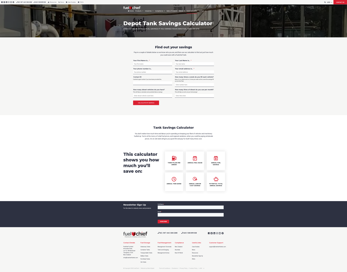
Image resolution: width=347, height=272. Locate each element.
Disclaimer (175, 268)
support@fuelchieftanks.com (217, 246)
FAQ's (193, 259)
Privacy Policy (184, 268)
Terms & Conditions (164, 268)
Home (131, 11)
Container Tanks (145, 249)
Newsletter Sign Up (197, 256)
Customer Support (216, 243)
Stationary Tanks (145, 246)
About (181, 11)
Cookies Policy (193, 268)
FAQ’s (81, 2)
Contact (201, 11)
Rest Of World (179, 253)
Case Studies (71, 2)
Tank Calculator (192, 11)
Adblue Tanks (144, 256)
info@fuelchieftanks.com (130, 257)
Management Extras (163, 253)
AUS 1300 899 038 (40, 2)
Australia (177, 249)
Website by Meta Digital (147, 268)
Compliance (159, 11)
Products (138, 11)
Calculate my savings (146, 103)
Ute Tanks (143, 262)
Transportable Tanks (146, 253)
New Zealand (178, 246)
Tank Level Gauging (163, 249)
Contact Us (340, 2)
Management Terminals (164, 246)
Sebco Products (172, 11)
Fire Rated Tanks (145, 259)
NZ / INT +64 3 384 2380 (25, 2)
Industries (148, 11)
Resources (52, 2)
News (62, 2)
